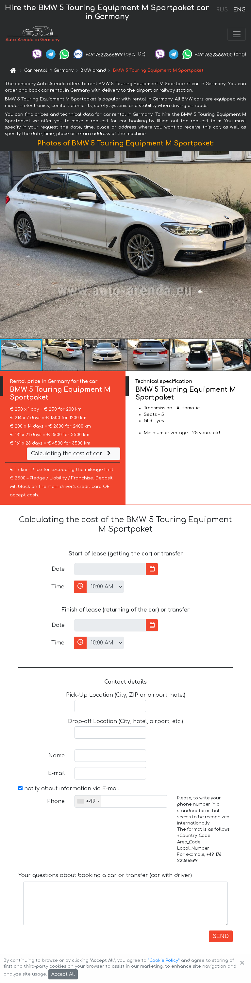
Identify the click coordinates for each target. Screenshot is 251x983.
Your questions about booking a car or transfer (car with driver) (105, 875)
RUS (222, 10)
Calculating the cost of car (67, 454)
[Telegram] (50, 54)
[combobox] (88, 801)
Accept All (63, 974)
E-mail (56, 773)
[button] (63, 355)
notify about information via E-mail (71, 789)
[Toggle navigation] (236, 34)
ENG (239, 10)
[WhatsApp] (64, 54)
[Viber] (37, 54)
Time (57, 587)
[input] (110, 569)
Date (58, 569)
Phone (56, 801)
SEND (221, 936)
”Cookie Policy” (164, 960)
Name (56, 756)
